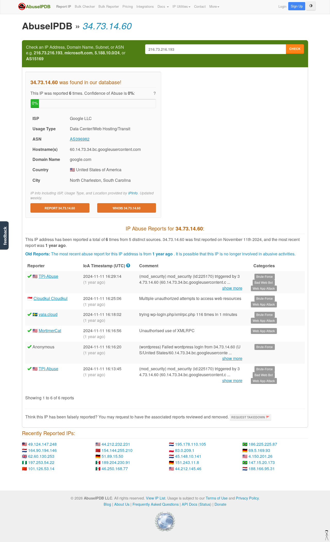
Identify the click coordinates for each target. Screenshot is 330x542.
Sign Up (297, 6)
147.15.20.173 (262, 462)
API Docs (189, 504)
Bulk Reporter (108, 6)
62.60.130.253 (41, 456)
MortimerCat (50, 330)
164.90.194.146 (42, 450)
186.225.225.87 (263, 444)
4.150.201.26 (261, 456)
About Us (121, 504)
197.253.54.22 (41, 462)
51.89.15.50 (112, 456)
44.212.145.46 (188, 468)
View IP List (155, 498)
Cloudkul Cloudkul (51, 298)
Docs (162, 6)
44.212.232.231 (116, 444)
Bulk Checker (85, 6)
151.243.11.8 (187, 462)
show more (232, 288)
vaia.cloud (48, 314)
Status (205, 504)
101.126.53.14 (41, 468)
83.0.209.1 (184, 450)
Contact (200, 6)
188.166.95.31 (262, 468)
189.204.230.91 (116, 462)
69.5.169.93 (259, 450)
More (213, 6)
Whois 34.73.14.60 (127, 208)
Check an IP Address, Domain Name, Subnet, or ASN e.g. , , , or (75, 53)
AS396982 (79, 139)
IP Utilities (180, 6)
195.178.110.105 (190, 444)
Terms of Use (217, 498)
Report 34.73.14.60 (60, 208)
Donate (220, 504)
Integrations (145, 6)
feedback (5, 236)
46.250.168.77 (115, 468)
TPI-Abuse (48, 276)
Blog (107, 504)
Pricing (127, 6)
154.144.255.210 (117, 450)
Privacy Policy (247, 498)
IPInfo (133, 193)
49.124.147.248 (42, 444)
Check (295, 48)
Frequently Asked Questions (156, 504)
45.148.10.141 (188, 456)
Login (282, 6)
